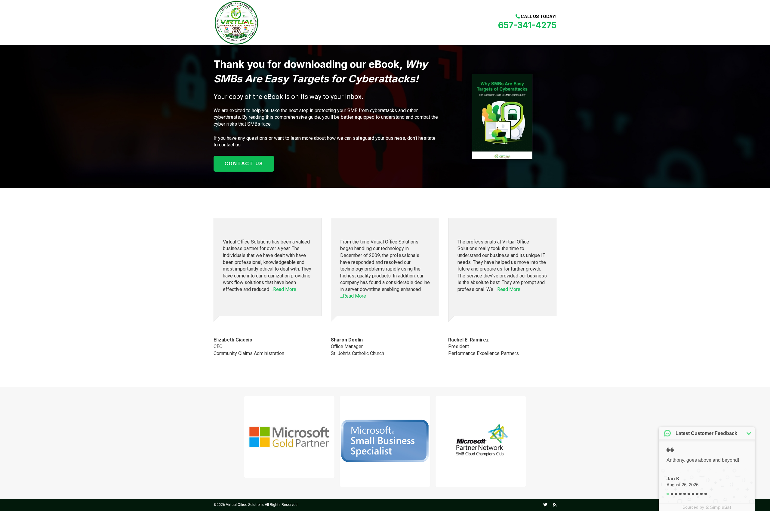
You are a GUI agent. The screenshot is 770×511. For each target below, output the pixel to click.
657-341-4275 (527, 25)
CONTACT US (243, 164)
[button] (289, 437)
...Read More (283, 289)
